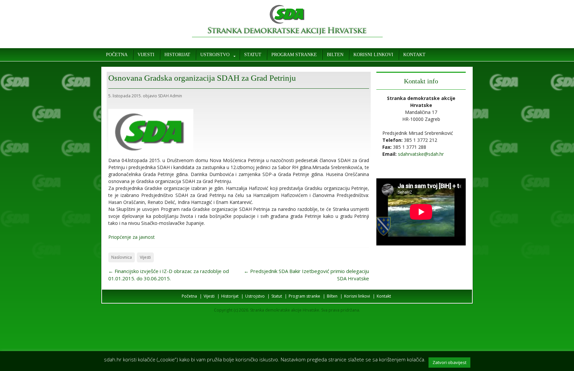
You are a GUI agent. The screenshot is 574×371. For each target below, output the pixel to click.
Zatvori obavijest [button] (449, 362)
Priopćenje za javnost (131, 237)
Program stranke (294, 54)
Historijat (177, 54)
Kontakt (414, 54)
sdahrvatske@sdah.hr (421, 154)
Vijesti (146, 54)
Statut (252, 54)
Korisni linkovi (373, 54)
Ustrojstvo (215, 54)
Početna (117, 54)
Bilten (335, 54)
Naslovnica (121, 257)
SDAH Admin (170, 96)
